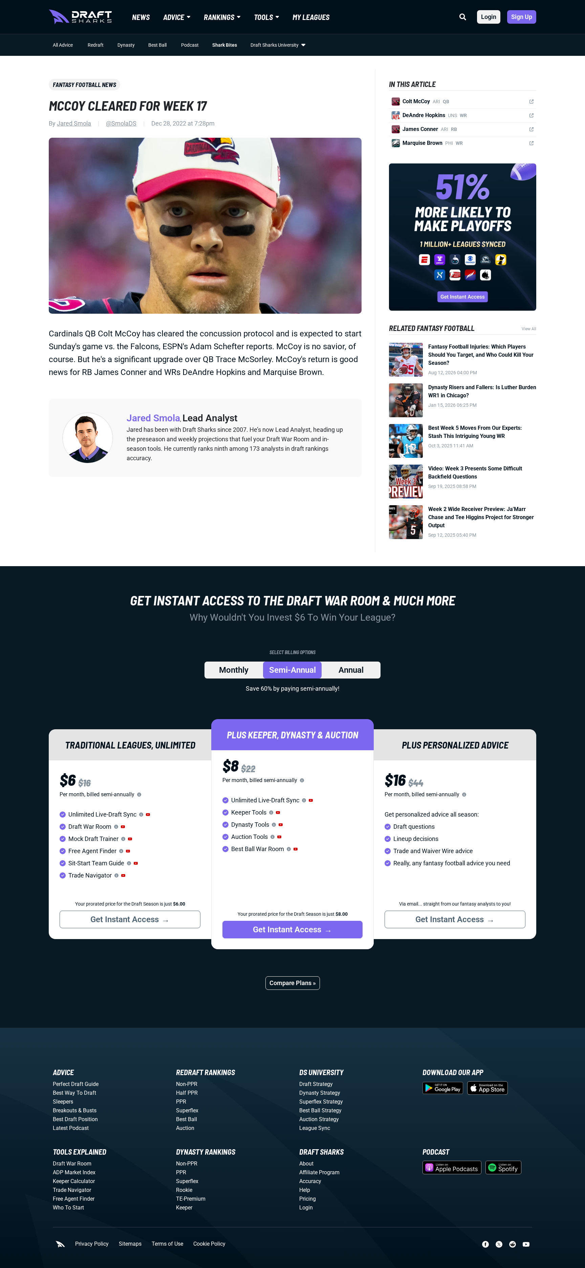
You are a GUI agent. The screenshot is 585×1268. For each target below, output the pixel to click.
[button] (148, 815)
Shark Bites (224, 45)
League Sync (314, 1128)
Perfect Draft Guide (76, 1084)
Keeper (184, 1207)
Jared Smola (74, 123)
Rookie (184, 1190)
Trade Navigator (72, 1190)
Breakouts (65, 1110)
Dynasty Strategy (319, 1093)
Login (488, 16)
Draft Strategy (316, 1084)
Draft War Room (72, 1163)
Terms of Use (167, 1244)
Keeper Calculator (74, 1181)
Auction (185, 1128)
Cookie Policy (209, 1244)
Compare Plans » (292, 982)
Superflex (187, 1110)
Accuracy (310, 1181)
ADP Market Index (74, 1172)
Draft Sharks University (275, 45)
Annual (351, 670)
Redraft (96, 45)
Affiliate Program (319, 1172)
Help (304, 1190)
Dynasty (126, 45)
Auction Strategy (319, 1119)
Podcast (190, 45)
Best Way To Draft (74, 1093)
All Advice (63, 45)
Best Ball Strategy (320, 1110)
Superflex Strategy (321, 1101)
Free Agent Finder (73, 1199)
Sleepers (63, 1101)
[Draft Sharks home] (80, 16)
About (306, 1163)
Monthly (233, 670)
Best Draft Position (75, 1119)
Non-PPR (186, 1084)
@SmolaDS (121, 123)
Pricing (307, 1199)
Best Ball (157, 45)
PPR (181, 1101)
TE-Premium (190, 1199)
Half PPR (187, 1093)
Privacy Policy (92, 1244)
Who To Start (68, 1207)
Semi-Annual (292, 670)
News (141, 17)
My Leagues (310, 17)
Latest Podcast (71, 1128)
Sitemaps (130, 1244)
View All (529, 329)
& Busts (87, 1110)
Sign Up (521, 16)
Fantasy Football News (84, 84)
